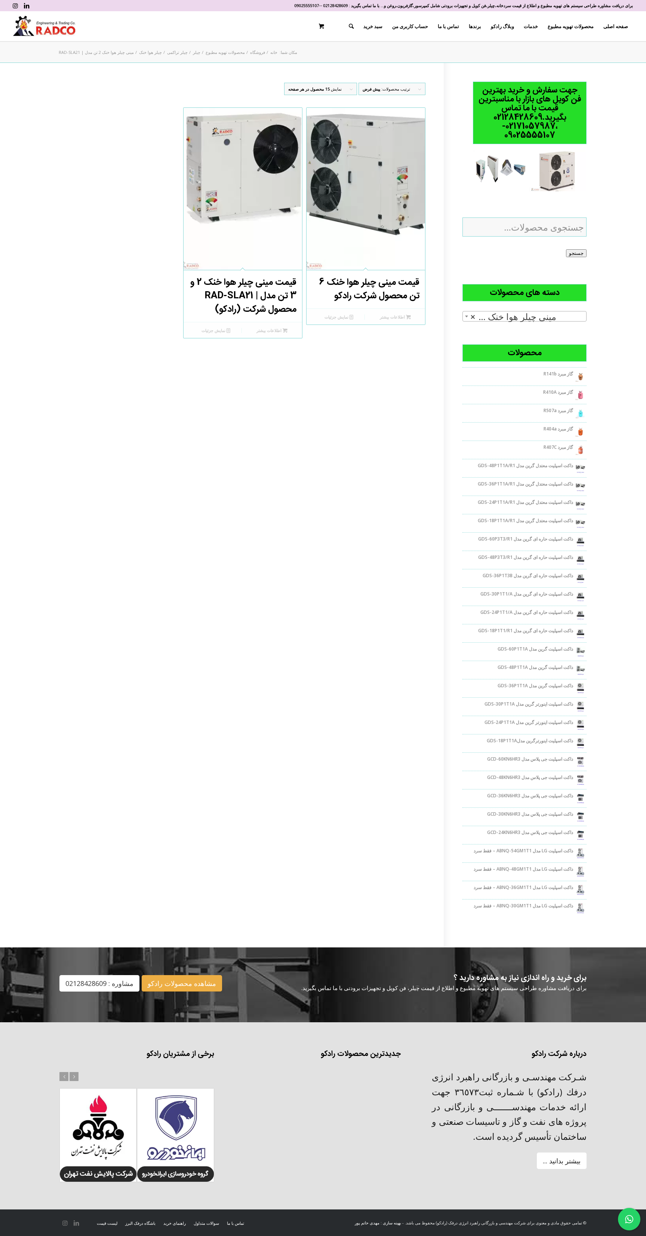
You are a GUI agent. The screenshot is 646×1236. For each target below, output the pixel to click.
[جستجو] (351, 26)
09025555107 (306, 5)
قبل (63, 1076)
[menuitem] (616, 26)
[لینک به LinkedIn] (26, 5)
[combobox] (524, 316)
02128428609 (335, 5)
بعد (74, 1076)
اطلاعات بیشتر (393, 317)
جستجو (576, 253)
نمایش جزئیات (337, 317)
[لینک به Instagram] (15, 5)
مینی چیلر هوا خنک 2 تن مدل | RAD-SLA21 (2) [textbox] (523, 316)
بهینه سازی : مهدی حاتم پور (378, 1223)
